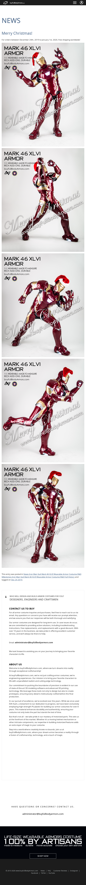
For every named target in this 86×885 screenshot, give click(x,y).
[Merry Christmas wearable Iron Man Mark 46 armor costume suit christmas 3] (43, 254)
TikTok (43, 873)
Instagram (74, 871)
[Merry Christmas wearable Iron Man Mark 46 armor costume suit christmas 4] (43, 360)
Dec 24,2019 (16, 579)
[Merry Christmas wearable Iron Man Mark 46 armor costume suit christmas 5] (43, 465)
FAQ (49, 871)
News (11, 20)
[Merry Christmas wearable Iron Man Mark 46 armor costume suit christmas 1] (43, 44)
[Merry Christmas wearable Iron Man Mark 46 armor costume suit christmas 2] (43, 149)
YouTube (51, 873)
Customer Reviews (60, 871)
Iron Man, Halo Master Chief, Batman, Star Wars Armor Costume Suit (38, 603)
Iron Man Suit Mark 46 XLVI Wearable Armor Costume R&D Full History (43, 577)
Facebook (34, 873)
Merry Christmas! (17, 33)
